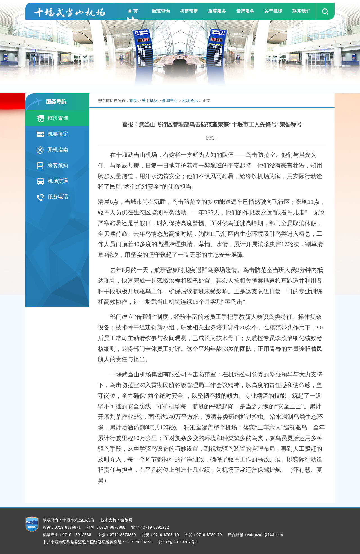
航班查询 (161, 11)
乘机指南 (56, 149)
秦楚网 (126, 520)
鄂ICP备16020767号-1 (178, 542)
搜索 (324, 11)
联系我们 (301, 11)
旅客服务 (217, 11)
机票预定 (189, 11)
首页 (133, 100)
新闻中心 (170, 100)
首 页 (133, 11)
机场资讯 (190, 100)
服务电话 (56, 197)
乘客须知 (56, 165)
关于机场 (273, 11)
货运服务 (245, 11)
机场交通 (56, 181)
